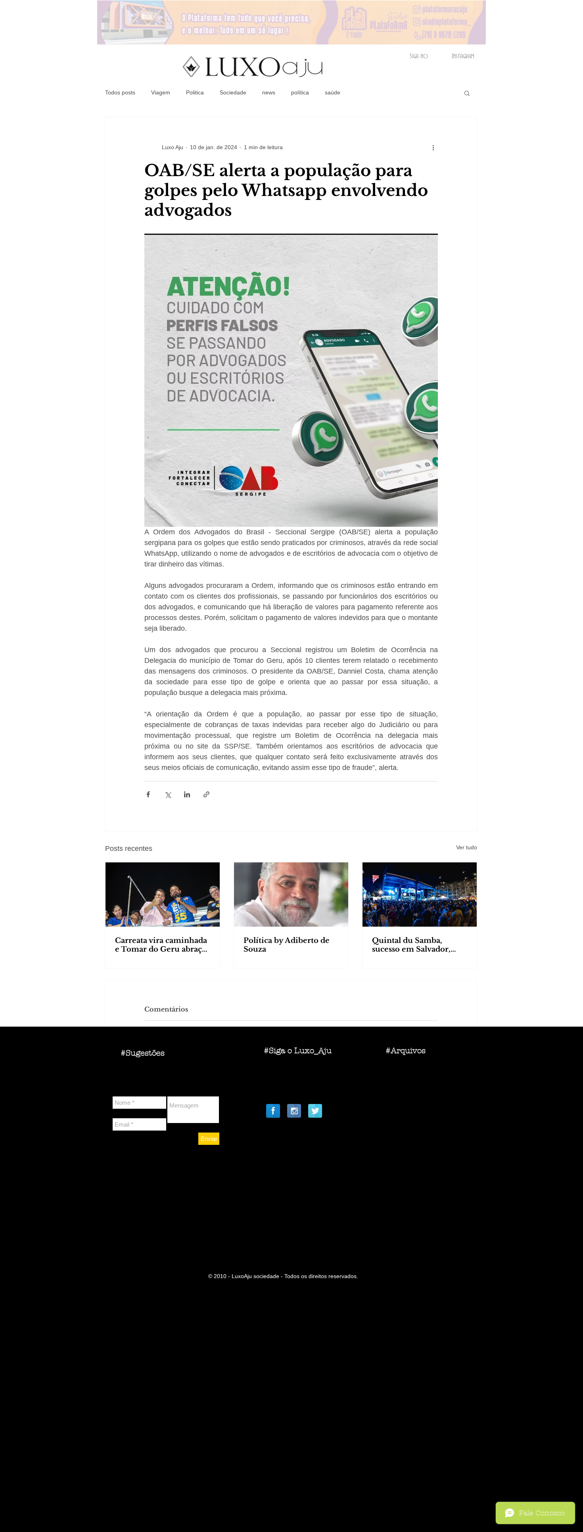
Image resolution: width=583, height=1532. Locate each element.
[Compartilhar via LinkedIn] (187, 794)
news (268, 92)
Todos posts (120, 92)
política (300, 92)
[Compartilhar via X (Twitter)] (167, 794)
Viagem (160, 92)
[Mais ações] (433, 147)
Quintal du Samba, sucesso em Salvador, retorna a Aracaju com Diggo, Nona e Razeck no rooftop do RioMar (419, 945)
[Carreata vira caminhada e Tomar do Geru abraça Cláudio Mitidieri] (162, 894)
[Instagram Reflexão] (294, 1111)
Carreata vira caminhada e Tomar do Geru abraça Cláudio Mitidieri (161, 945)
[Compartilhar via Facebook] (148, 794)
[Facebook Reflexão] (273, 1111)
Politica (195, 92)
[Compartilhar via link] (206, 794)
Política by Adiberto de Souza (287, 945)
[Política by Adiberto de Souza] (291, 894)
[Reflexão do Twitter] (315, 1111)
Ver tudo (466, 847)
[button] (467, 93)
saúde (332, 92)
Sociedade (233, 92)
